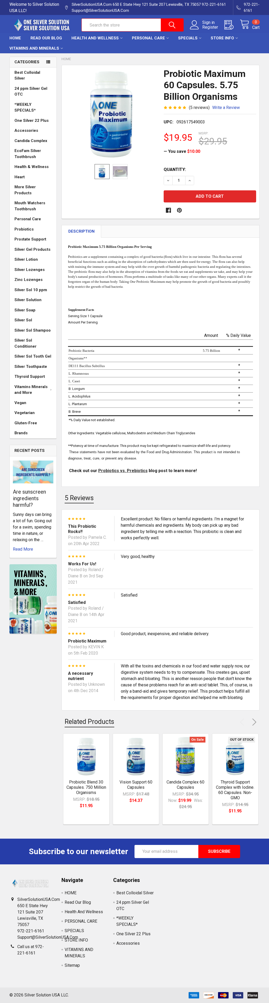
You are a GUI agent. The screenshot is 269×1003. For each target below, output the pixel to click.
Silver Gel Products (32, 249)
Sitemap (72, 965)
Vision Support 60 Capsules (136, 785)
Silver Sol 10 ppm (30, 290)
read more (23, 549)
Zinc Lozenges (28, 279)
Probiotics (24, 229)
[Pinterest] (179, 210)
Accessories (26, 130)
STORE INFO (222, 38)
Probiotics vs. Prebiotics (123, 470)
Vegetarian (24, 412)
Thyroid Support (29, 376)
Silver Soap (24, 310)
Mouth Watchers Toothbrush (29, 206)
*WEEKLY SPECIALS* (25, 107)
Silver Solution (28, 299)
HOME (15, 38)
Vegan (20, 402)
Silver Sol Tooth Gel (32, 356)
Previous (243, 722)
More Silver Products (25, 190)
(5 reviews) (199, 107)
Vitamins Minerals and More (31, 389)
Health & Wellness (31, 166)
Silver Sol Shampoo (32, 330)
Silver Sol (23, 320)
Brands (21, 433)
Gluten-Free (25, 423)
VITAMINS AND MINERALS (34, 48)
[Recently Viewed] (232, 24)
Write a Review (226, 107)
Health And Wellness (95, 38)
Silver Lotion (26, 259)
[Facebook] (168, 210)
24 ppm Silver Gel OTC (30, 91)
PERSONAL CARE (148, 38)
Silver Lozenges (29, 269)
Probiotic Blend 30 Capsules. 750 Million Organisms (86, 787)
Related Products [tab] (89, 721)
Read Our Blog (46, 38)
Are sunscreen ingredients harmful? (29, 498)
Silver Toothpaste (30, 366)
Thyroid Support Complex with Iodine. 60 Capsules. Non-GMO (235, 790)
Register (210, 27)
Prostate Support (30, 239)
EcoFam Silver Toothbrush (27, 153)
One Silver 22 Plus (31, 120)
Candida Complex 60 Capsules (185, 785)
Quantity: (175, 169)
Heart (19, 177)
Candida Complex (30, 140)
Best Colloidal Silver (27, 75)
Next (253, 722)
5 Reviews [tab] (79, 498)
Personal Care (27, 219)
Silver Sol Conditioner (25, 343)
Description (81, 231)
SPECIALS (188, 38)
